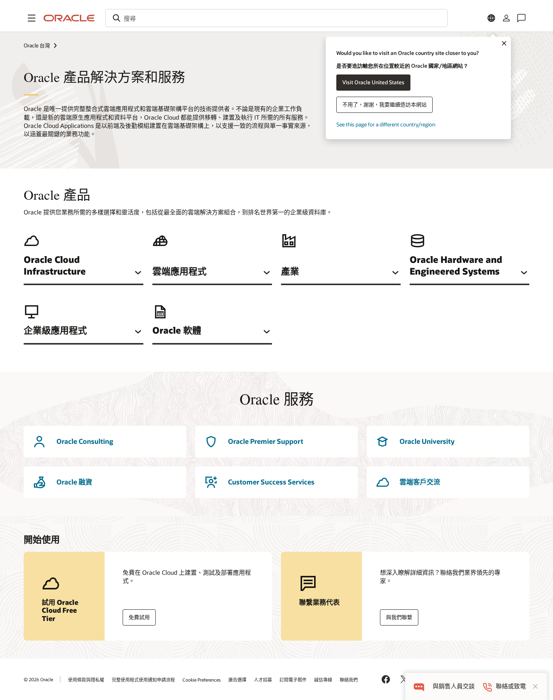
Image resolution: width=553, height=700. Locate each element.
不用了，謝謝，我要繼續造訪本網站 (384, 104)
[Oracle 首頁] (69, 18)
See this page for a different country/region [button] (385, 124)
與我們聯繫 (399, 617)
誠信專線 (323, 680)
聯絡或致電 (511, 686)
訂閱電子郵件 (293, 680)
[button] (31, 18)
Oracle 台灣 (37, 45)
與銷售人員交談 (454, 686)
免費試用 (139, 617)
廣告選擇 (237, 680)
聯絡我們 (349, 680)
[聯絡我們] (521, 18)
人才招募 (263, 680)
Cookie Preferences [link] (201, 680)
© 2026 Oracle (38, 679)
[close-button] (535, 686)
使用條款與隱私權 (86, 680)
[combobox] (276, 18)
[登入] (506, 18)
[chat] (419, 686)
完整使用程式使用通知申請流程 (143, 680)
